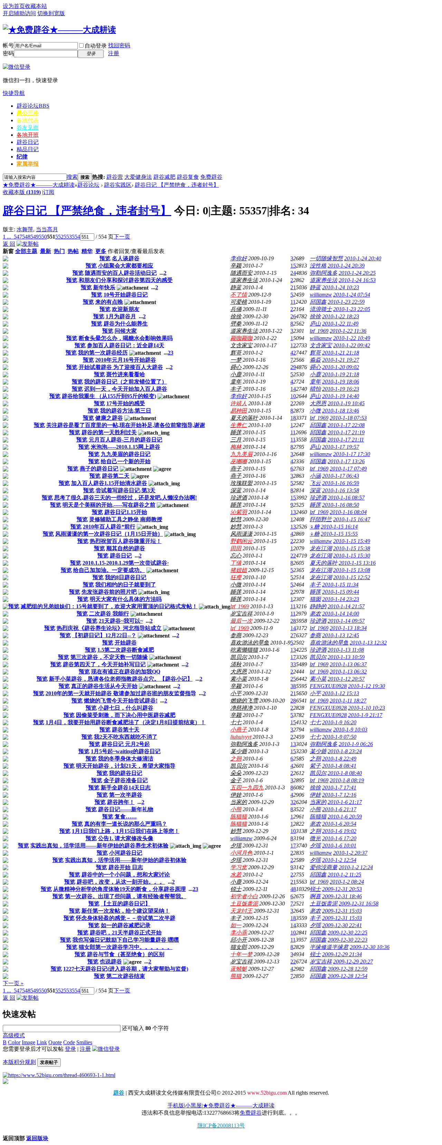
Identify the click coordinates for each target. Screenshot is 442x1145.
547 (18, 237)
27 (293, 635)
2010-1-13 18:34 (348, 628)
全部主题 (26, 251)
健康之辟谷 (109, 418)
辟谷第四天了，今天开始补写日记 (104, 664)
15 (293, 266)
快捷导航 (14, 93)
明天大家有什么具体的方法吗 (126, 599)
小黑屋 (193, 1105)
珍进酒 (238, 498)
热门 (59, 251)
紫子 (315, 766)
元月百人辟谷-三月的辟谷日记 (125, 440)
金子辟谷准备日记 (126, 780)
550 (43, 237)
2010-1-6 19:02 (339, 831)
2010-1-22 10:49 (351, 338)
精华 (87, 251)
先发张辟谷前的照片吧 (109, 592)
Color (14, 1042)
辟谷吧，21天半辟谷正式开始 (126, 932)
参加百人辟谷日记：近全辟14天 (125, 345)
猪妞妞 (238, 570)
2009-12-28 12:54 (347, 976)
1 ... (7, 237)
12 (293, 345)
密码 (8, 53)
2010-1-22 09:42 (351, 345)
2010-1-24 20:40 (362, 258)
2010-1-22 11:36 (348, 331)
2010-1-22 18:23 (340, 316)
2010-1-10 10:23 (366, 708)
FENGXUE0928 (328, 686)
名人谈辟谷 (126, 258)
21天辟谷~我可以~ (121, 621)
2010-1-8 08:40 (345, 773)
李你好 (238, 258)
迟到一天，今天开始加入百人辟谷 (125, 389)
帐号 (8, 45)
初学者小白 (244, 896)
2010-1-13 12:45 (340, 635)
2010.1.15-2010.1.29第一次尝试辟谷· (126, 563)
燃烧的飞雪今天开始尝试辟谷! (120, 701)
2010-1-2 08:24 (347, 882)
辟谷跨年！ (121, 802)
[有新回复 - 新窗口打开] (5, 259)
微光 (315, 838)
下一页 (122, 237)
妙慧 (235, 519)
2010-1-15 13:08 (351, 570)
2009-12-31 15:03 (342, 911)
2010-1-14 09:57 (346, 621)
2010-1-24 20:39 (346, 266)
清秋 (235, 664)
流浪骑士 (321, 309)
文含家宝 (241, 345)
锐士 (235, 889)
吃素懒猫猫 (244, 650)
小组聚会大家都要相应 (125, 266)
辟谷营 (114, 177)
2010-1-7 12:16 (339, 795)
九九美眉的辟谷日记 (126, 454)
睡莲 (235, 432)
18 (293, 418)
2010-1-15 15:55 (339, 534)
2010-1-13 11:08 (346, 650)
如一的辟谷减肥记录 (126, 925)
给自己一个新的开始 (126, 461)
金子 (235, 780)
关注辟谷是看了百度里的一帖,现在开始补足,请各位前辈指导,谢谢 (125, 425)
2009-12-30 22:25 (347, 932)
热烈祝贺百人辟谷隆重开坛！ (126, 541)
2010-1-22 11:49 (340, 324)
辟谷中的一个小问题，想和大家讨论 (125, 874)
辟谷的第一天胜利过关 (109, 432)
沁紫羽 (238, 512)
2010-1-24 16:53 (357, 280)
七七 (235, 722)
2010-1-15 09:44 (340, 592)
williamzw (321, 295)
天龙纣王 (241, 911)
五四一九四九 (246, 787)
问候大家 (126, 331)
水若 (235, 874)
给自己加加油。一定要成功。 (109, 570)
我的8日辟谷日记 (125, 577)
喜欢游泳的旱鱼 (249, 643)
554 (76, 237)
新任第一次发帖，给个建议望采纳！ (125, 911)
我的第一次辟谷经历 (103, 353)
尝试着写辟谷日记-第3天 (125, 490)
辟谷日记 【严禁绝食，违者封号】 (177, 185)
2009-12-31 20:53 (342, 889)
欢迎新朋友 (126, 309)
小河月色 (241, 853)
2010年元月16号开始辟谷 (125, 360)
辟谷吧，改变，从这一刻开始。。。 (121, 882)
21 (293, 287)
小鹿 (235, 374)
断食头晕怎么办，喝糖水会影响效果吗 (126, 338)
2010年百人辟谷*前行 (109, 527)
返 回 (9, 244)
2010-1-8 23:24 (345, 751)
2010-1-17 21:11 (346, 440)
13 (293, 512)
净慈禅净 (241, 708)
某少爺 (238, 751)
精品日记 (28, 149)
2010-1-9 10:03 (350, 729)
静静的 (318, 606)
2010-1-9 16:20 (339, 722)
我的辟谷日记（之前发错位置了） (125, 382)
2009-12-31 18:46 (342, 896)
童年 (235, 382)
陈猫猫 (238, 816)
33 (293, 664)
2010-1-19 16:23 (340, 389)
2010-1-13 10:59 (346, 657)
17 (293, 657)
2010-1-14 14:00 (340, 614)
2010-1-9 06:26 (356, 744)
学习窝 (238, 867)
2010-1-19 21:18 (340, 374)
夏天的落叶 (244, 418)
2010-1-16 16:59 (340, 483)
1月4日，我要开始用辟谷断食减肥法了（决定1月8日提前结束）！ (126, 722)
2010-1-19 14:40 (340, 396)
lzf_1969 (319, 331)
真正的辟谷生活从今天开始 (104, 686)
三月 (235, 440)
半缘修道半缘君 (329, 947)
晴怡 (315, 389)
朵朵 (235, 773)
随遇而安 (241, 273)
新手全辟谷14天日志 (126, 787)
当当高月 (47, 229)
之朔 (235, 758)
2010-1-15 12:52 (351, 577)
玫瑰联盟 (241, 483)
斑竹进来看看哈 (125, 374)
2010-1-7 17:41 (339, 787)
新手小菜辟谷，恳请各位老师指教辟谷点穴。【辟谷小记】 (121, 679)
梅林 (235, 447)
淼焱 (315, 360)
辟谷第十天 (126, 729)
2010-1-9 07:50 (339, 737)
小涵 (315, 476)
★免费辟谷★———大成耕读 (39, 185)
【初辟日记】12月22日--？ (104, 635)
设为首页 (14, 6)
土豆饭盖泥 (244, 903)
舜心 (235, 367)
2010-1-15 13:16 (357, 563)
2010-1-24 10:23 (340, 287)
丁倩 (235, 563)
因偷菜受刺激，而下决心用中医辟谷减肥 (125, 715)
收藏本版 (22, 192)
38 (293, 686)
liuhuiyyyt (240, 737)
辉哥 (235, 353)
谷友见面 (28, 127)
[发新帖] (28, 244)
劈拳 (235, 324)
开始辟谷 (126, 643)
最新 (45, 251)
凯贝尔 (238, 657)
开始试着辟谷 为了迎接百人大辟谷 (121, 367)
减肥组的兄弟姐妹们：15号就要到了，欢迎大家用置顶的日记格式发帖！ (109, 606)
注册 (113, 53)
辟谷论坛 (33, 106)
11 (293, 302)
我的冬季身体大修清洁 (125, 758)
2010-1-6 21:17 (345, 802)
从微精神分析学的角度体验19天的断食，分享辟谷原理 (119, 889)
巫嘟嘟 (238, 461)
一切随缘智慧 (326, 258)
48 (293, 889)
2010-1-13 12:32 (368, 643)
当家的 (238, 802)
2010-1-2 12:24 (356, 867)
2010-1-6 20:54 (339, 824)
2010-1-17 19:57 (340, 447)
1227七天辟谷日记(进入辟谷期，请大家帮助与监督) (125, 969)
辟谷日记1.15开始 (125, 512)
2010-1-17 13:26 (346, 461)
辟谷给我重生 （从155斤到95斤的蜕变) (109, 396)
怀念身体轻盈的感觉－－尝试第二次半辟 (125, 918)
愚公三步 (28, 113)
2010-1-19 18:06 (340, 382)
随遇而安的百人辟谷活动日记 (121, 273)
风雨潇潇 (241, 534)
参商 (235, 635)
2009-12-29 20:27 (353, 961)
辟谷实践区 (118, 185)
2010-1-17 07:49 (348, 469)
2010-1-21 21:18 (340, 353)
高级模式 (14, 1035)
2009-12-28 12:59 (347, 969)
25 (293, 679)
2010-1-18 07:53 (348, 418)
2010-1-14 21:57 (346, 606)
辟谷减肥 (164, 177)
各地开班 (28, 135)
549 (34, 237)
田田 (235, 548)
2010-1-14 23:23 (340, 599)
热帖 (73, 251)
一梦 (235, 360)
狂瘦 (235, 577)
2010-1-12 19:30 (366, 686)
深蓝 (235, 490)
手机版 (175, 1105)
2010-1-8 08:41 (339, 766)
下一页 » (13, 983)
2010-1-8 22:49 (339, 758)
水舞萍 (25, 229)
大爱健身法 (138, 177)
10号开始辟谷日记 (126, 295)
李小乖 (238, 932)
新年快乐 (104, 287)
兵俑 (235, 309)
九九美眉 (241, 454)
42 (293, 353)
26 (293, 316)
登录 (70, 1049)
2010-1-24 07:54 (351, 295)
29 (293, 367)
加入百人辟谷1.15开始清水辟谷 (109, 483)
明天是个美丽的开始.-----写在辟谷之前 (109, 505)
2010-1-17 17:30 (351, 454)
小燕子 (238, 729)
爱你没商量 (323, 867)
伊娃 (235, 795)
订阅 (48, 192)
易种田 (238, 411)
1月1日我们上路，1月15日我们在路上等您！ (126, 831)
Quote (55, 1042)
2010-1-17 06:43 (340, 476)
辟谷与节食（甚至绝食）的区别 (125, 954)
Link (42, 1042)
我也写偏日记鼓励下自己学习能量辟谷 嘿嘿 (126, 940)
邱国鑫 (318, 302)
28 (293, 621)
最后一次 (241, 621)
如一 (235, 925)
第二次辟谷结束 (125, 976)
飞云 (315, 483)
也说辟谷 (111, 961)
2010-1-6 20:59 (345, 816)
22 (293, 556)
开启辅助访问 (19, 13)
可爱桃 (238, 302)
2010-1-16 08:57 (346, 498)
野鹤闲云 (241, 541)
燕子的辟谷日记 (99, 469)
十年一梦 (241, 954)
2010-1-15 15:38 (351, 548)
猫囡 (315, 599)
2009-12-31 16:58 (358, 903)
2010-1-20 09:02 (340, 367)
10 (293, 396)
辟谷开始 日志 (125, 867)
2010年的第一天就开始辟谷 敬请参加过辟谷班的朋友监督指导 (121, 693)
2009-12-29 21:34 (342, 954)
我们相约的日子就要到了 (125, 585)
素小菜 (238, 679)
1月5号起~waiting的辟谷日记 (126, 751)
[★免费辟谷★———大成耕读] (59, 29)
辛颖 (235, 266)
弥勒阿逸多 (323, 273)
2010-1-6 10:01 (339, 845)
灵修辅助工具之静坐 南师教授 (125, 519)
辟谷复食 (188, 177)
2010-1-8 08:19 (347, 780)
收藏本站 (36, 6)
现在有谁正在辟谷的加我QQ (125, 672)
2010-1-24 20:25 (357, 273)
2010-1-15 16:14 (339, 527)
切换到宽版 (51, 13)
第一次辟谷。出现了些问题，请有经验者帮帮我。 (125, 896)
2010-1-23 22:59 (346, 302)
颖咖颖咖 (241, 338)
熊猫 (235, 976)
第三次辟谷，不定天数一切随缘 (109, 657)
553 (68, 237)
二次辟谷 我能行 (109, 614)
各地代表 (28, 120)
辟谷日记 (28, 142)
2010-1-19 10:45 (346, 403)
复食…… (126, 816)
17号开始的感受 (125, 403)
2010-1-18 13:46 (340, 411)
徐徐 (235, 316)
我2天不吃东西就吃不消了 (125, 737)
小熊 (235, 809)
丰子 (235, 389)
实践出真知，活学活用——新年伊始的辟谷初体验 (125, 860)
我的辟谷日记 (125, 773)
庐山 (315, 324)
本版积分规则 (19, 1062)
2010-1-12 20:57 (346, 679)
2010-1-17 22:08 (346, 425)
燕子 (235, 469)
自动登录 (96, 46)
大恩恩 (318, 403)
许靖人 (238, 403)
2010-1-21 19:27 (340, 360)
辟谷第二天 (115, 476)
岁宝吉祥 (241, 614)
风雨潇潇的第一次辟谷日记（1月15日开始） (109, 534)
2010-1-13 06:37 (348, 664)
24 (293, 273)
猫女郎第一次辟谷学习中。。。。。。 (126, 947)
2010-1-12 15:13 (340, 693)
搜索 (72, 177)
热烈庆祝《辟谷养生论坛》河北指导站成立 (109, 628)
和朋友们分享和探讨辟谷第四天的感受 (126, 280)
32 (293, 802)
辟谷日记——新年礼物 (125, 809)
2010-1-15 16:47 (351, 519)
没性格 (318, 266)
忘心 (235, 556)
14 (293, 389)
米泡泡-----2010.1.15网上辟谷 (125, 447)
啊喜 (315, 896)
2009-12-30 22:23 (347, 940)
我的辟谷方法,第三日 (125, 411)
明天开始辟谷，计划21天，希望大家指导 (125, 766)
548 (26, 237)
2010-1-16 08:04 (348, 512)
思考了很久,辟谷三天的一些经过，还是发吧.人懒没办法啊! (125, 498)
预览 (104, 258)
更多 (100, 251)
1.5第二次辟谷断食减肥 (125, 650)
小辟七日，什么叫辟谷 (125, 708)
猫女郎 (238, 947)
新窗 (8, 251)
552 (59, 237)
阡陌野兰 (321, 519)
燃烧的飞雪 (244, 701)
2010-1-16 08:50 (340, 505)
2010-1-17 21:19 (346, 432)
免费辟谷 (211, 177)
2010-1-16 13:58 (340, 490)
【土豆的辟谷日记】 (126, 903)
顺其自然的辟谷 (125, 548)
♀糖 (314, 527)
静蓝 (235, 287)
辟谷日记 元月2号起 (126, 744)
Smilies (84, 1042)
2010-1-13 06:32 (348, 672)
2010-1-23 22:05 (351, 309)
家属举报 (28, 164)
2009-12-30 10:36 (370, 947)
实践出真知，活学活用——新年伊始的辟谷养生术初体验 (99, 845)
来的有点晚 (109, 302)
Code (69, 1042)
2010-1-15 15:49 (351, 541)
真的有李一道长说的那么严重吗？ (125, 824)
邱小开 (238, 940)
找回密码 (119, 45)
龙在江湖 (321, 548)
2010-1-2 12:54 (339, 860)
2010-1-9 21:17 (365, 715)
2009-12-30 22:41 (342, 925)
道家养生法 (244, 280)
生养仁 (238, 425)
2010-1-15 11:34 (340, 585)
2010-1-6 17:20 (339, 838)
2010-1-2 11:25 (344, 874)
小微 (315, 411)
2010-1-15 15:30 (351, 556)
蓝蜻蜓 (238, 969)
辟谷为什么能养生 (126, 324)
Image (28, 1042)
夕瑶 (235, 845)
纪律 (22, 156)
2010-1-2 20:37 (350, 853)
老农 (315, 614)
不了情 (238, 295)
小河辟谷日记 (125, 853)
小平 (235, 693)
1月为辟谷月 (121, 316)
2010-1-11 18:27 (348, 701)
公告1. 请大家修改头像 (125, 838)
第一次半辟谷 (125, 795)
